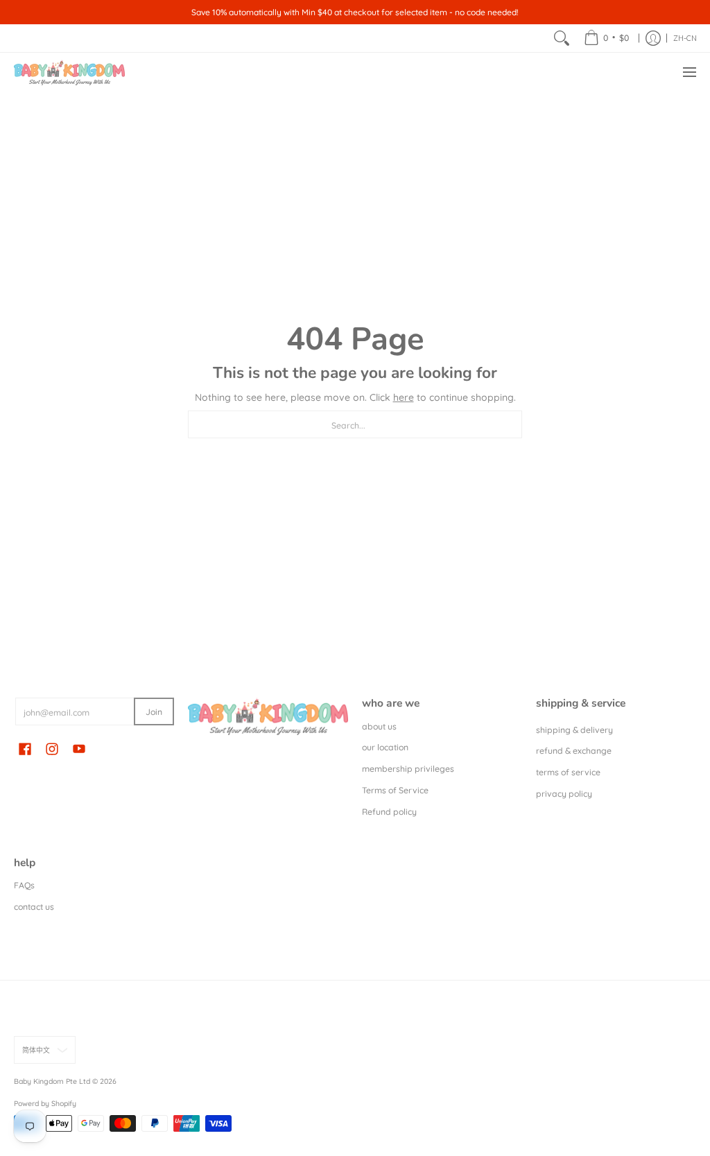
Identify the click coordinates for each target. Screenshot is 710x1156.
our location (385, 747)
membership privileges (408, 769)
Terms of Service (395, 790)
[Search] (561, 38)
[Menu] (689, 72)
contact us (34, 906)
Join (154, 712)
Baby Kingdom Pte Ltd (52, 1081)
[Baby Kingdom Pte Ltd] (69, 72)
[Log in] (653, 38)
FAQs (24, 885)
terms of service (568, 772)
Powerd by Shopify (45, 1103)
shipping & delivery (574, 730)
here (403, 397)
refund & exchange (574, 750)
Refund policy (389, 811)
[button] (25, 748)
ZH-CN (685, 38)
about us (379, 726)
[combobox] (355, 424)
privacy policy (564, 793)
